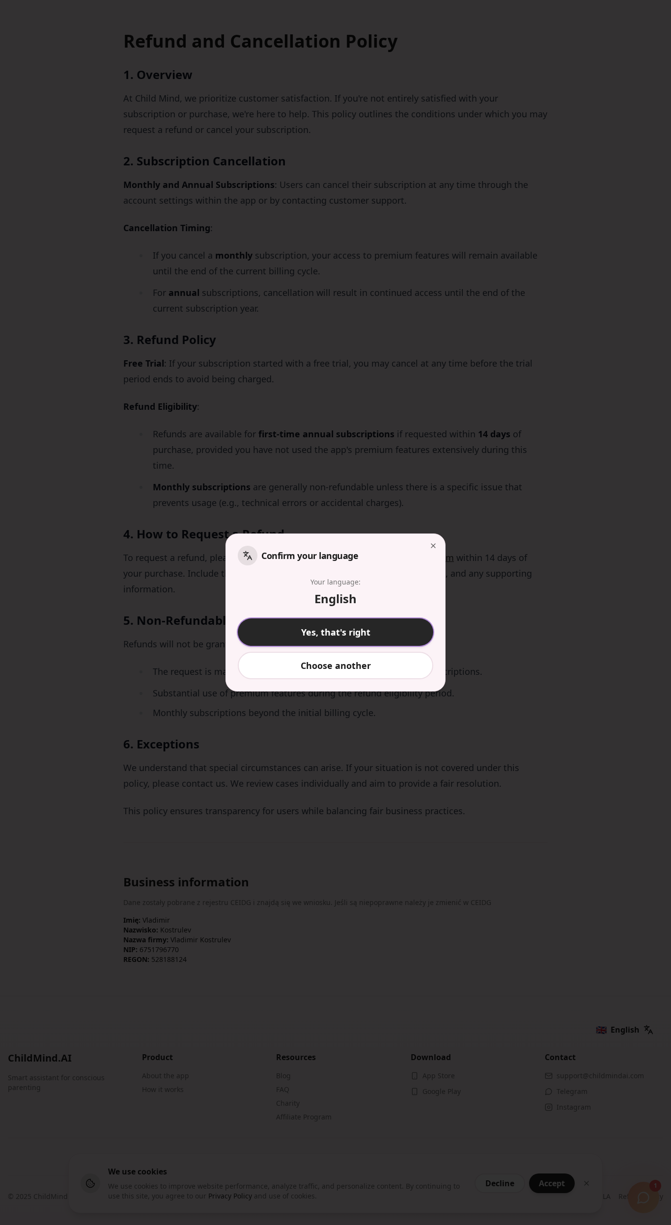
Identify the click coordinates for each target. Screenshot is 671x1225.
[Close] (433, 546)
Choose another (336, 665)
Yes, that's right (335, 632)
